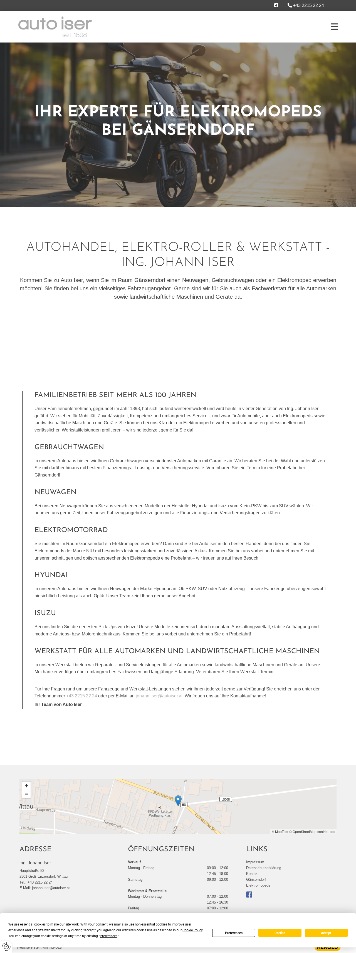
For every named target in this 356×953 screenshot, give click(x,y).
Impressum (255, 862)
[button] (178, 801)
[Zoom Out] (26, 794)
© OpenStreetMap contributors (312, 831)
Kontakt (252, 874)
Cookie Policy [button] (192, 930)
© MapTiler (280, 831)
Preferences (234, 933)
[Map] (178, 806)
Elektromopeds (258, 885)
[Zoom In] (26, 786)
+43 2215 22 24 (308, 5)
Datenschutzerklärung (263, 868)
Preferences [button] (108, 936)
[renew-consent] (6, 946)
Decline (280, 933)
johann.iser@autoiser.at (159, 695)
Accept (326, 933)
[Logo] (55, 26)
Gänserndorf (256, 879)
